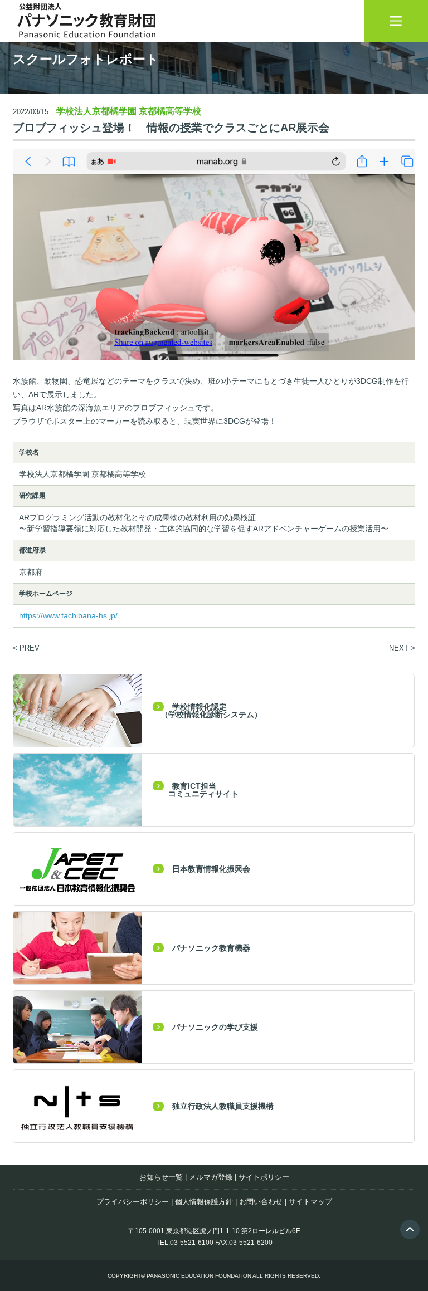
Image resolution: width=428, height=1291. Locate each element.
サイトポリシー (264, 1177)
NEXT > (402, 648)
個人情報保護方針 (204, 1201)
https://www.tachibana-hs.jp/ (68, 615)
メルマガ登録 (210, 1177)
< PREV (26, 648)
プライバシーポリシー (132, 1201)
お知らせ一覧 (161, 1177)
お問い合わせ (261, 1201)
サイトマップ (310, 1201)
